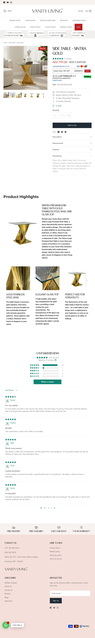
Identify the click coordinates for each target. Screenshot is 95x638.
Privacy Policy (55, 548)
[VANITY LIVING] (47, 11)
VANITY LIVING (14, 626)
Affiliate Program (11, 583)
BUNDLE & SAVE (66, 27)
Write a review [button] (47, 381)
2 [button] (44, 508)
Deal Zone (8, 601)
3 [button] (48, 508)
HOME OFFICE (35, 27)
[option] (25, 68)
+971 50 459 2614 (12, 548)
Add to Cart (72, 125)
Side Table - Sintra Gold (16, 43)
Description (57, 137)
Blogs (7, 597)
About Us (8, 586)
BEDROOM (64, 20)
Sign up (56, 600)
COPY (87, 71)
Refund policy (55, 551)
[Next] (45, 67)
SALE (78, 27)
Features (56, 149)
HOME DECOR (20, 27)
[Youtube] (8, 2)
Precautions (57, 156)
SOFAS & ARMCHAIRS (47, 20)
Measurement (58, 143)
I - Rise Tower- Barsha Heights (27, 557)
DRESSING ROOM (79, 20)
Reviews (8, 593)
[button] (58, 58)
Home (5, 43)
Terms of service (56, 559)
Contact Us (9, 590)
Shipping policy (56, 555)
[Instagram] (11, 2)
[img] (10, 397)
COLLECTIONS (50, 27)
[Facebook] (4, 2)
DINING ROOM (15, 20)
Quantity (56, 110)
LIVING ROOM (30, 20)
